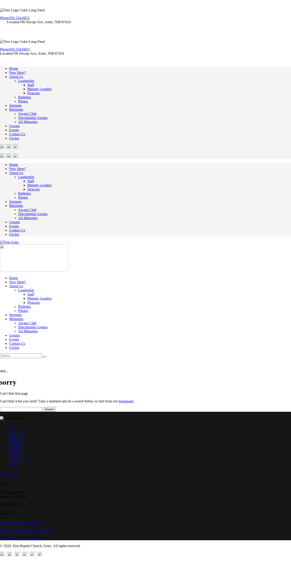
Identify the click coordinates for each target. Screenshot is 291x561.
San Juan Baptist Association (20, 523)
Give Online (9, 474)
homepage (126, 401)
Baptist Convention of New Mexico (25, 530)
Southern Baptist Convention (21, 538)
